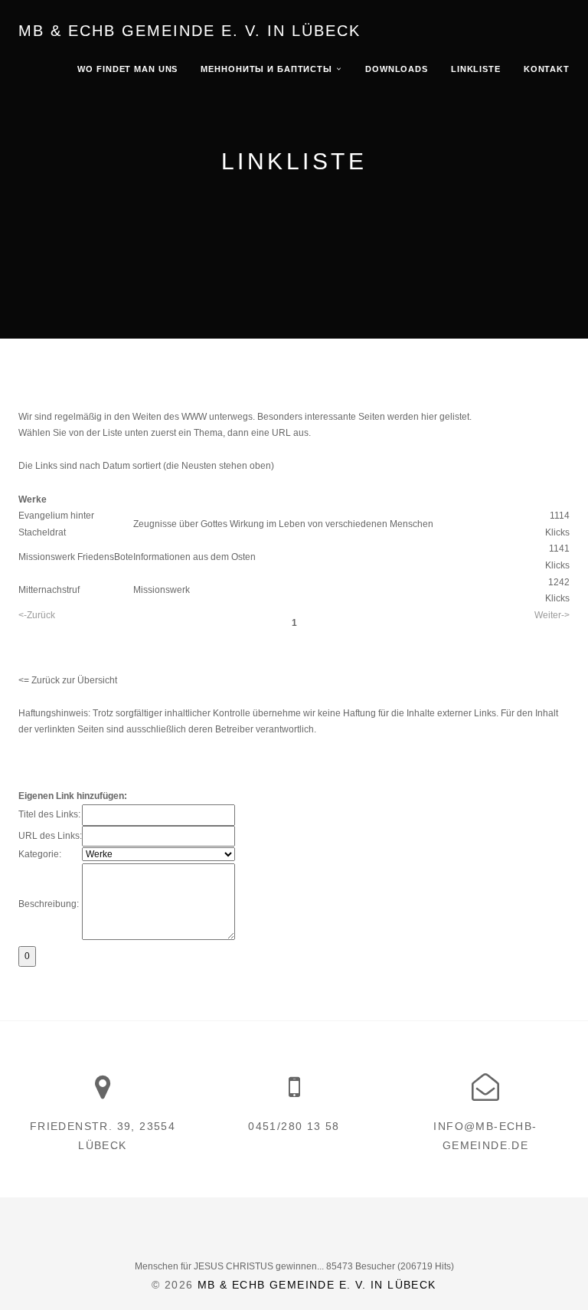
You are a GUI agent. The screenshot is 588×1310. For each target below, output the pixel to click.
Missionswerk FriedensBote (75, 557)
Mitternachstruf (49, 590)
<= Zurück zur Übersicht (67, 680)
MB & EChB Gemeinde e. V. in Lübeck (189, 30)
